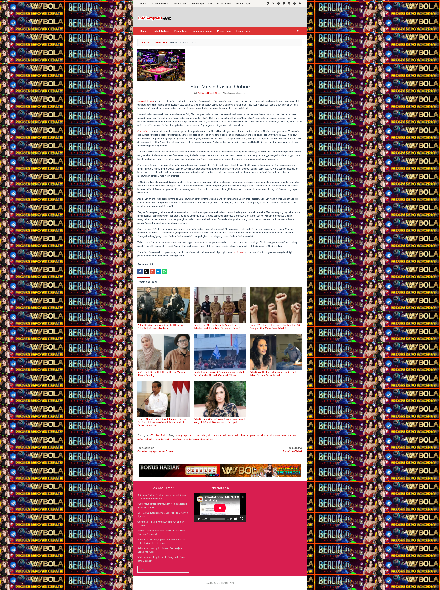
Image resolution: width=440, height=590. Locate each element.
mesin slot (237, 252)
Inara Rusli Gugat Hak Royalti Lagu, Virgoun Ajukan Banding (162, 373)
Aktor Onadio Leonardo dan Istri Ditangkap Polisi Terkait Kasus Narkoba (161, 326)
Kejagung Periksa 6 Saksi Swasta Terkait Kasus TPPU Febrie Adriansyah (162, 496)
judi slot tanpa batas (276, 435)
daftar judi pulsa (183, 435)
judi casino (228, 435)
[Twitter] (273, 3)
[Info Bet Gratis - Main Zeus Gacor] (155, 18)
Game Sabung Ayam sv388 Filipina (155, 449)
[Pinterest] (278, 3)
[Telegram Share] (158, 271)
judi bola (201, 435)
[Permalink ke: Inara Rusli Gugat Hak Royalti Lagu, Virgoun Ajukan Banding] (164, 352)
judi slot (261, 435)
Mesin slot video (146, 101)
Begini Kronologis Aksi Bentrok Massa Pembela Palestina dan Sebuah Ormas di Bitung (219, 373)
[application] (220, 507)
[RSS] (299, 3)
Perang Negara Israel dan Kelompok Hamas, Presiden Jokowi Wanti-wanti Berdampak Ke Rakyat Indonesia (162, 422)
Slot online (143, 131)
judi (194, 435)
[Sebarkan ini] (140, 271)
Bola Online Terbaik (292, 449)
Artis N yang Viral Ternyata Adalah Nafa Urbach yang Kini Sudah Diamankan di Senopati (219, 420)
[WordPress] (294, 3)
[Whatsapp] (164, 271)
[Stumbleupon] (289, 3)
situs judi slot (206, 438)
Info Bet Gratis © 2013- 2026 (220, 582)
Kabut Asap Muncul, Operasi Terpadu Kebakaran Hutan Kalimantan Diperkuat (162, 541)
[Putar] (198, 519)
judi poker (251, 435)
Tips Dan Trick (158, 435)
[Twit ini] (146, 271)
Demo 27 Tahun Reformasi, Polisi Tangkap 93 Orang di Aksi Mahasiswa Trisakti (275, 326)
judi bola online (214, 435)
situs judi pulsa (191, 438)
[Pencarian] (298, 31)
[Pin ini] (152, 271)
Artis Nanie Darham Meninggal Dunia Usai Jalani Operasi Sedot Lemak (273, 373)
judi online (240, 435)
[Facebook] (268, 3)
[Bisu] (236, 519)
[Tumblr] (284, 3)
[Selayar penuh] (241, 519)
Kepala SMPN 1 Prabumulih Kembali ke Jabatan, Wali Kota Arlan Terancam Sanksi (217, 326)
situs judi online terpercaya (169, 438)
